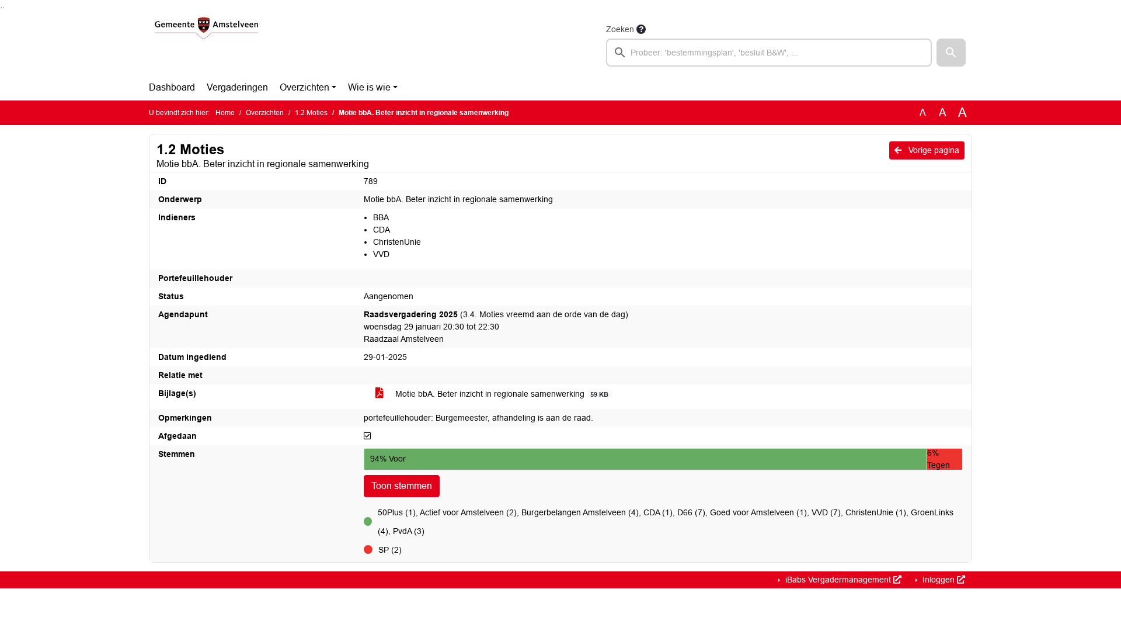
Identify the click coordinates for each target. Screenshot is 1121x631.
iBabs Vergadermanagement (838, 579)
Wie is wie (369, 87)
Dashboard (172, 87)
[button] (951, 53)
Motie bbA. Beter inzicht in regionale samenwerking (500, 393)
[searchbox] (769, 53)
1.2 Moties (311, 113)
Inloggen (938, 579)
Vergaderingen (237, 87)
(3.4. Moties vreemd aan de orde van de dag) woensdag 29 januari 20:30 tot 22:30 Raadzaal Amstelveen (496, 327)
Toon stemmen (401, 486)
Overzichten (304, 87)
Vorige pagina (932, 150)
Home (225, 113)
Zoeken (620, 29)
